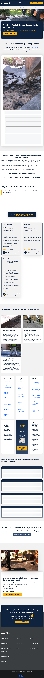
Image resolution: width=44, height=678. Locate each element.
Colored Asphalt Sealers (8, 389)
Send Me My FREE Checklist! (22, 622)
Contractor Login (32, 673)
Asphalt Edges (20, 394)
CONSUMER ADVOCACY (34, 643)
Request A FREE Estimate (10, 33)
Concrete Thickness (35, 387)
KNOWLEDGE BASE (4, 658)
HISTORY (31, 640)
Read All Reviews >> (39, 300)
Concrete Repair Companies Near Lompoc (35, 430)
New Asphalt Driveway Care (20, 384)
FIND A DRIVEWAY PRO (5, 656)
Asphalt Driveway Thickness (21, 388)
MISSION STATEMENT (34, 648)
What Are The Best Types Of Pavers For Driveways (35, 410)
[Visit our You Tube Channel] (19, 676)
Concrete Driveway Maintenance (35, 404)
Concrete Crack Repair (36, 397)
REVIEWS (17, 648)
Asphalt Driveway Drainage (21, 412)
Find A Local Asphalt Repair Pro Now (22, 534)
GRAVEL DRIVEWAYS (5, 645)
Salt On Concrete (35, 406)
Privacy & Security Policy (20, 673)
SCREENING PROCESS (20, 640)
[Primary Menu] (20, 2)
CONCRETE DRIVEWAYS (5, 640)
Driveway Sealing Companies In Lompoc (8, 439)
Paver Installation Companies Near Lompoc (35, 439)
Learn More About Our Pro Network (12, 594)
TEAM (31, 645)
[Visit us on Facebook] (22, 676)
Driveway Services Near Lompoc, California (15, 7)
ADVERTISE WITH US (5, 663)
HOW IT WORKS (18, 638)
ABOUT (31, 638)
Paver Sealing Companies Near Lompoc (35, 444)
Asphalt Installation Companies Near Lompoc (7, 430)
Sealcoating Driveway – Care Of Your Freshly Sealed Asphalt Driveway (8, 401)
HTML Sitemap (27, 673)
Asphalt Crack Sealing (7, 404)
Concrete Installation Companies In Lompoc (36, 435)
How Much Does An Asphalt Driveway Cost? (22, 391)
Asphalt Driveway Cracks (8, 407)
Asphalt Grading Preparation (20, 409)
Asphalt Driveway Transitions (21, 397)
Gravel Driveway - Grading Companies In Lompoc (36, 449)
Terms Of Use (13, 673)
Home (3, 7)
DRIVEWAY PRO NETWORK (6, 648)
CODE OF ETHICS (19, 643)
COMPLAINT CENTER (19, 645)
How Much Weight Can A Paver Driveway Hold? (36, 390)
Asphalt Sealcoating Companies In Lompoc (8, 435)
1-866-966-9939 (34, 47)
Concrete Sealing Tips (35, 393)
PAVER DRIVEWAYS (4, 643)
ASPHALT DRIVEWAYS (5, 638)
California (6, 7)
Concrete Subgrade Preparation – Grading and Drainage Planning (36, 383)
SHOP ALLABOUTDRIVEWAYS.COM (7, 653)
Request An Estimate (36, 2)
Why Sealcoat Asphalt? (7, 387)
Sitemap (8, 673)
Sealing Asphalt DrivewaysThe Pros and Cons (7, 410)
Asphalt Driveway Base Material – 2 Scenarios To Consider (21, 401)
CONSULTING (3, 661)
